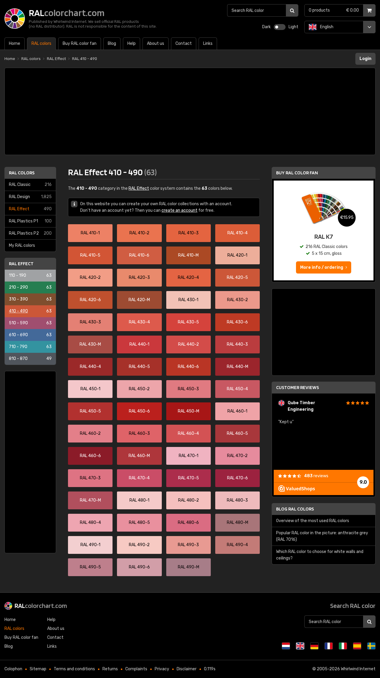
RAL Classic (30, 184)
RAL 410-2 (139, 233)
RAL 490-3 (188, 544)
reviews (316, 475)
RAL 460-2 (90, 433)
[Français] (328, 645)
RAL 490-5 (90, 567)
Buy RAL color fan (297, 173)
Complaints (136, 668)
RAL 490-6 (139, 567)
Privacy (162, 668)
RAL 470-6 (237, 478)
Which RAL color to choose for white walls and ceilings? (319, 555)
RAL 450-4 (237, 388)
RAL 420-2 (90, 277)
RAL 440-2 (188, 344)
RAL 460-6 (90, 455)
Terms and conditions (74, 668)
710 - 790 (30, 346)
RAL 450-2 (139, 388)
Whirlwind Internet (358, 668)
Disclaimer (187, 668)
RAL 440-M (237, 366)
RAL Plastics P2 (30, 233)
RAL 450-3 (188, 388)
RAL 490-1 (90, 544)
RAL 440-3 (237, 344)
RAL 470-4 (139, 478)
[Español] (357, 645)
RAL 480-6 (188, 522)
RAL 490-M (188, 567)
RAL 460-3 (139, 433)
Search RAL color (353, 605)
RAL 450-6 (139, 411)
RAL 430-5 (188, 322)
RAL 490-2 (139, 544)
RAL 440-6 (188, 366)
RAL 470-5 (188, 478)
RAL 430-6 (237, 322)
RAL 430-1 (188, 299)
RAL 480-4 (90, 522)
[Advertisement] (190, 111)
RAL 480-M (237, 522)
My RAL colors (22, 245)
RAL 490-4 (237, 544)
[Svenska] (371, 645)
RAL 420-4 (188, 277)
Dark (266, 26)
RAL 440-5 (139, 366)
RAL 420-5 (237, 277)
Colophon (13, 668)
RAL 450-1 (90, 388)
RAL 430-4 (139, 322)
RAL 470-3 (90, 478)
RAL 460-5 (237, 433)
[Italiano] (343, 645)
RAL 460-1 (237, 411)
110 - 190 (30, 275)
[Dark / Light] (280, 27)
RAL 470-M (90, 500)
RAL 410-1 (90, 233)
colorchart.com (41, 605)
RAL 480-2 (188, 500)
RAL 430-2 (237, 299)
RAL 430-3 (90, 322)
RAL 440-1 (139, 344)
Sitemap (38, 668)
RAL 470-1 (188, 455)
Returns (110, 668)
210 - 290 (30, 287)
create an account (179, 210)
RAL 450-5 (90, 411)
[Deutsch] (314, 645)
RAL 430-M (90, 344)
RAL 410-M (188, 255)
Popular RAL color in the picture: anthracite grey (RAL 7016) (322, 536)
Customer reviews (297, 387)
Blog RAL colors (295, 509)
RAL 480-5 (139, 522)
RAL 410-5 (90, 255)
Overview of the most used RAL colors (312, 520)
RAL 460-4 (188, 433)
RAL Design (30, 196)
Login (365, 58)
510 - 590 (30, 322)
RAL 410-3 (188, 233)
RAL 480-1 (139, 500)
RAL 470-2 (237, 455)
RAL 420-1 (237, 255)
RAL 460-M (139, 455)
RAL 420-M (139, 299)
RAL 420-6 (90, 299)
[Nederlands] (286, 645)
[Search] (292, 10)
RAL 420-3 (139, 277)
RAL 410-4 (237, 233)
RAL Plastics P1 (30, 221)
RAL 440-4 (90, 366)
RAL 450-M (188, 411)
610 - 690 (30, 334)
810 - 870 (30, 358)
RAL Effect (30, 208)
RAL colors (21, 173)
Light (293, 26)
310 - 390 (30, 299)
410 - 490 (30, 311)
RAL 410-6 (139, 255)
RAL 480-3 (237, 500)
